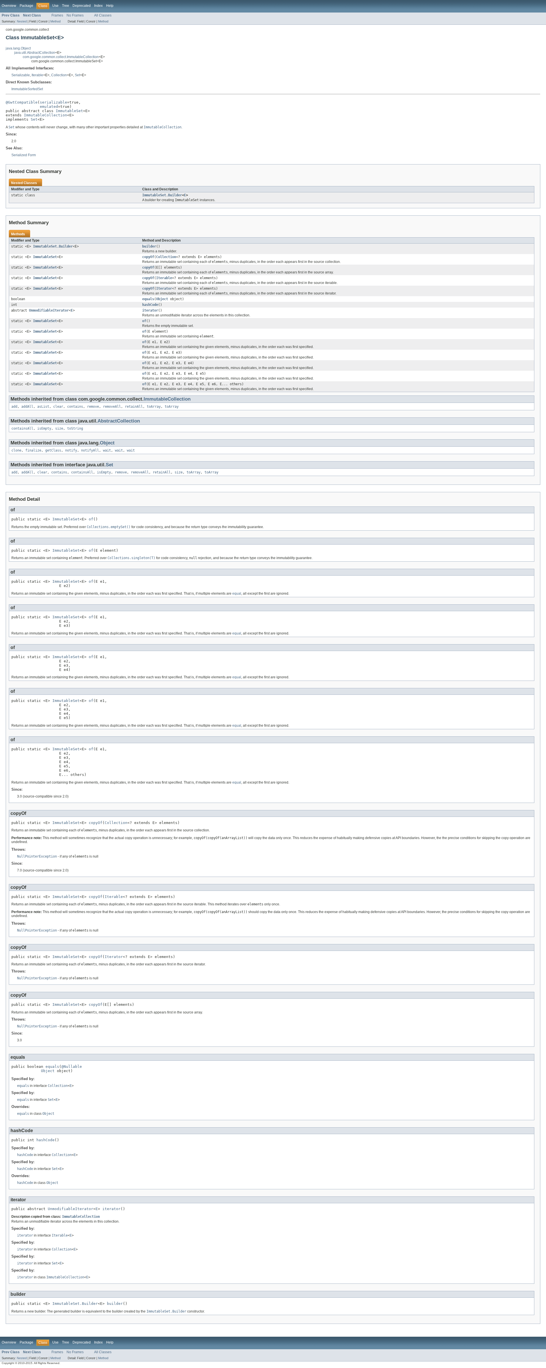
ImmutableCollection (45, 115)
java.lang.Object (18, 48)
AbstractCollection (119, 421)
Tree (65, 6)
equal (236, 594)
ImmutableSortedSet (27, 89)
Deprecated (82, 6)
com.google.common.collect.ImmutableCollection (61, 57)
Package (26, 6)
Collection (59, 75)
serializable (53, 102)
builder (149, 246)
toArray (154, 407)
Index (98, 6)
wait (107, 450)
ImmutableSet (69, 111)
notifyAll (90, 450)
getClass (53, 450)
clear (58, 407)
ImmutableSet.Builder (162, 195)
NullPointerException (37, 856)
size (59, 428)
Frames (57, 15)
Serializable (20, 75)
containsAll (22, 428)
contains (75, 407)
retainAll (134, 407)
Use (55, 6)
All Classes (102, 15)
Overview (9, 6)
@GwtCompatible (22, 102)
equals (148, 299)
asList (43, 407)
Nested (22, 21)
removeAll (112, 407)
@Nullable (71, 1066)
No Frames (75, 15)
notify (71, 450)
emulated (49, 106)
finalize (33, 450)
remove (93, 407)
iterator (150, 310)
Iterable (37, 75)
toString (75, 428)
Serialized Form (23, 155)
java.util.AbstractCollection (34, 53)
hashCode (150, 305)
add (14, 407)
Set (77, 75)
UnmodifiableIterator (49, 310)
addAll (27, 407)
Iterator (164, 289)
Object (162, 299)
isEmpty (44, 428)
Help (109, 6)
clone (16, 450)
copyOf (148, 257)
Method (55, 21)
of (144, 321)
